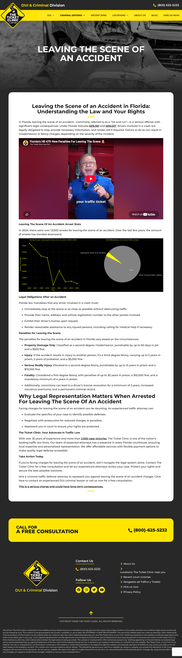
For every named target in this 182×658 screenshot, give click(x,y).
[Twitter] (94, 590)
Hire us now (171, 15)
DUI (49, 15)
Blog (154, 15)
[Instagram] (86, 590)
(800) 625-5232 (168, 5)
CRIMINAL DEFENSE (71, 15)
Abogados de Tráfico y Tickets (141, 581)
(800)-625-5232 (150, 530)
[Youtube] (102, 590)
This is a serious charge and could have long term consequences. (61, 486)
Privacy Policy (132, 592)
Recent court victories (137, 577)
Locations (118, 15)
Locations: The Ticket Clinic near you (143, 572)
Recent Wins (99, 15)
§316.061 (94, 126)
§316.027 (111, 126)
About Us (140, 15)
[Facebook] (79, 590)
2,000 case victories (93, 438)
